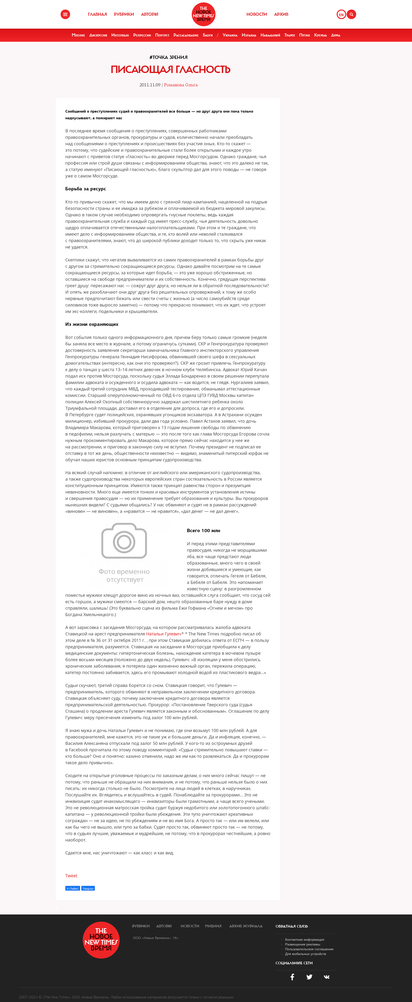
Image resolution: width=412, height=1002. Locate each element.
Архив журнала (246, 926)
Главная (97, 14)
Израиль (249, 35)
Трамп (289, 35)
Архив (281, 14)
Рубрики (124, 14)
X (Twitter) (73, 888)
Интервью (120, 35)
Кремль (320, 35)
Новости (257, 14)
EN (341, 14)
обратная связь (292, 926)
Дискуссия (98, 35)
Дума (335, 35)
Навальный (270, 35)
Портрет (162, 35)
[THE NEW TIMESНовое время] (204, 14)
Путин (304, 35)
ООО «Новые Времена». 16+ (156, 937)
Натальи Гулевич (163, 634)
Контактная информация (304, 939)
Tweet (71, 875)
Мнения (213, 926)
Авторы (149, 14)
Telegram (88, 888)
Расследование (186, 35)
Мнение (78, 35)
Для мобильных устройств (305, 953)
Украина (230, 35)
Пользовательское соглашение (309, 948)
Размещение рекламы (302, 944)
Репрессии (142, 35)
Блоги (208, 35)
